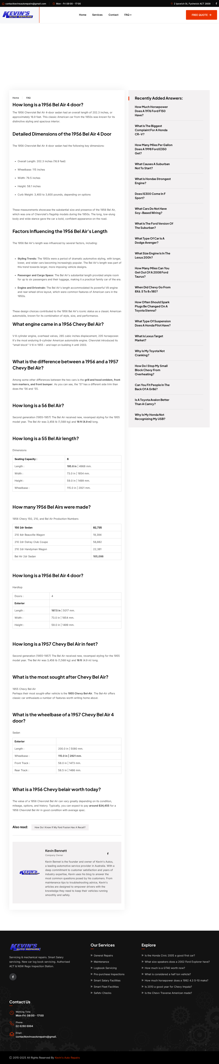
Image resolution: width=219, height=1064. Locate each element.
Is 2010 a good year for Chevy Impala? (168, 986)
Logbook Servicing (105, 968)
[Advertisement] (109, 46)
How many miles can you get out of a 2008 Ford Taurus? (152, 272)
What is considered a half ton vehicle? (168, 974)
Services (97, 14)
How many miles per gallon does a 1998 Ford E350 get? (154, 149)
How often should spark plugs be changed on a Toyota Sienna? (152, 306)
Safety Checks (102, 993)
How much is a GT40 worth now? (165, 968)
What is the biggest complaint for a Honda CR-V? (151, 130)
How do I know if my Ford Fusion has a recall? (60, 827)
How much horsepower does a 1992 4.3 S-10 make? (176, 980)
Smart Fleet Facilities (106, 986)
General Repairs (103, 955)
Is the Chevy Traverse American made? (168, 993)
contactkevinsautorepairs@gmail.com (25, 3)
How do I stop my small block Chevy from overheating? (151, 370)
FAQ (126, 14)
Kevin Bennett (56, 851)
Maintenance (101, 961)
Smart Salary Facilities (107, 980)
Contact (113, 14)
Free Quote (200, 14)
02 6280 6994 (24, 1026)
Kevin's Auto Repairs (67, 1057)
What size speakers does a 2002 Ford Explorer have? (177, 961)
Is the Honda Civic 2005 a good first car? (170, 955)
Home (82, 14)
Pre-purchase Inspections (109, 974)
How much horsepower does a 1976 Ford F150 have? (151, 111)
